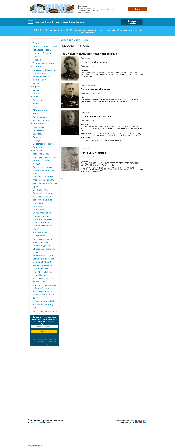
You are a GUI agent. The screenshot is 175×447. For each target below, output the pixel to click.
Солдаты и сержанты (43, 144)
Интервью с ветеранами (45, 311)
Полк (35, 96)
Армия (36, 83)
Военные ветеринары (43, 193)
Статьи (72, 22)
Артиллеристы (40, 117)
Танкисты (37, 113)
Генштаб (37, 66)
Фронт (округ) (39, 80)
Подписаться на (61, 179)
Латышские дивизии (43, 239)
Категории (39, 22)
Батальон (37, 100)
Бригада (37, 93)
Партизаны (38, 147)
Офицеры (38, 140)
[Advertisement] (44, 376)
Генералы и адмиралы (44, 63)
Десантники (39, 130)
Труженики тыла (41, 232)
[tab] (45, 43)
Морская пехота (41, 120)
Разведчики (38, 127)
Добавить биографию (132, 22)
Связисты (37, 134)
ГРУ (35, 107)
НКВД (35, 103)
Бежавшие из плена (43, 255)
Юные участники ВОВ (44, 301)
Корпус (36, 86)
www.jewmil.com (36, 422)
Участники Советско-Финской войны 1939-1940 (43, 294)
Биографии (57, 22)
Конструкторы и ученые (45, 157)
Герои (36, 43)
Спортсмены (39, 209)
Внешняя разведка (42, 76)
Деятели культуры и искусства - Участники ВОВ (44, 170)
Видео (65, 22)
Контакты (80, 22)
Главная (48, 22)
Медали (37, 60)
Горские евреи (40, 235)
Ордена (37, 56)
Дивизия (37, 90)
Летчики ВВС (39, 123)
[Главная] (52, 9)
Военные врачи (40, 190)
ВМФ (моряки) (40, 110)
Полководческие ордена (45, 46)
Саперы (37, 137)
